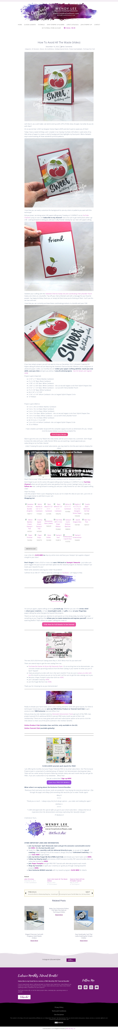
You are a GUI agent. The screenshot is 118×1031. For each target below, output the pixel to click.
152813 (58, 540)
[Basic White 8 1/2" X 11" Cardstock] (58, 508)
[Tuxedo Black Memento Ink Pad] (86, 508)
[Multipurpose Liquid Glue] (67, 537)
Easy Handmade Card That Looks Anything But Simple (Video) (83, 936)
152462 (58, 529)
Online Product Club (32, 725)
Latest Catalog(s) (73, 24)
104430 (77, 540)
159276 (58, 514)
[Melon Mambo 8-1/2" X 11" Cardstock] (39, 508)
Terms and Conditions (59, 1011)
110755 (67, 542)
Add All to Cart (31, 549)
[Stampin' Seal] (58, 536)
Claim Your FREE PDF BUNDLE (59, 782)
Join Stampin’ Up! (86, 24)
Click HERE (36, 855)
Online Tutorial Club (32, 728)
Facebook (65, 573)
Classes (42, 49)
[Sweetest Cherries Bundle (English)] (29, 508)
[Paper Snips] (39, 536)
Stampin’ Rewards (73, 562)
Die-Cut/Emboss (49, 49)
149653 (67, 529)
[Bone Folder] (48, 536)
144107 (86, 525)
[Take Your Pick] (86, 521)
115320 (39, 514)
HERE (62, 677)
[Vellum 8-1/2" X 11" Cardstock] (67, 506)
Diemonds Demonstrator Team (62, 714)
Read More (34, 940)
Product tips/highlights (75, 49)
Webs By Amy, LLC (70, 1028)
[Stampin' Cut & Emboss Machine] (67, 523)
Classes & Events (30, 24)
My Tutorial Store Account (51, 28)
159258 (77, 516)
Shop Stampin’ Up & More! (55, 24)
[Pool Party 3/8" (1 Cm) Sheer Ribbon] (58, 523)
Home (20, 24)
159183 (77, 525)
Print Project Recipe (59, 434)
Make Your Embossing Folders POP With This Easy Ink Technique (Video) (59, 910)
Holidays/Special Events (61, 49)
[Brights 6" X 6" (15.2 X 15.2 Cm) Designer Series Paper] (77, 509)
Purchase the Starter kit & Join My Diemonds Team (46, 666)
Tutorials (41, 24)
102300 (48, 540)
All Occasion (35, 49)
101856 (67, 512)
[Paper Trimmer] (29, 536)
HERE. (37, 868)
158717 (29, 514)
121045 (48, 514)
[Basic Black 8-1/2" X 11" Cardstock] (48, 508)
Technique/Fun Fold (89, 49)
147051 (29, 531)
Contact (97, 24)
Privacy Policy (59, 1007)
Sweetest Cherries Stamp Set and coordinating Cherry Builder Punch (69, 294)
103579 (39, 540)
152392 (29, 540)
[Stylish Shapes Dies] (77, 521)
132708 (86, 514)
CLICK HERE (39, 555)
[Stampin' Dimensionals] (77, 536)
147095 (39, 531)
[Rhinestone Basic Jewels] (48, 521)
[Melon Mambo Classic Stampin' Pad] (29, 524)
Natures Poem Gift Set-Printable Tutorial (77, 880)
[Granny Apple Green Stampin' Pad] (39, 524)
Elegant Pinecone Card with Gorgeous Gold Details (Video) (34, 936)
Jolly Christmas (29, 879)
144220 (48, 526)
